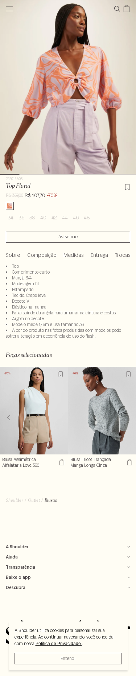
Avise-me (68, 237)
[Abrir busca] (118, 9)
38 (32, 217)
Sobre (13, 255)
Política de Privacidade (59, 643)
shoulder (14, 500)
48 (87, 217)
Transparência (20, 567)
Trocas (122, 255)
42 (54, 217)
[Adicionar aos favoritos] (127, 186)
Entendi (68, 658)
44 (65, 217)
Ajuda (12, 557)
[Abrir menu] (9, 9)
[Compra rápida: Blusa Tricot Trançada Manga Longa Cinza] (128, 462)
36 (21, 217)
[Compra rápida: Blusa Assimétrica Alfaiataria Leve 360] (60, 462)
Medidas (73, 255)
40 (43, 217)
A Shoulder (17, 546)
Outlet (34, 500)
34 (10, 217)
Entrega (99, 255)
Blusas (51, 500)
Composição (42, 255)
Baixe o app (18, 577)
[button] (127, 418)
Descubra (15, 587)
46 (76, 217)
